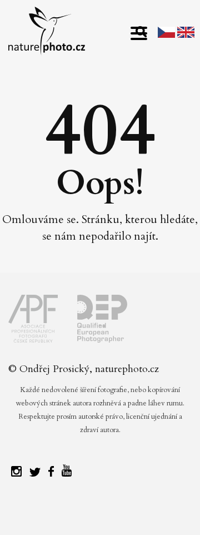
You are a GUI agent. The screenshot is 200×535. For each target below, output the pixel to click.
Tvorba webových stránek (103, 512)
